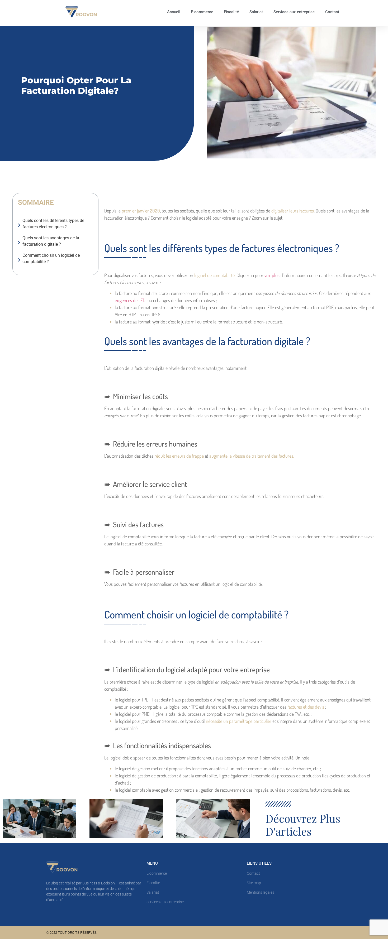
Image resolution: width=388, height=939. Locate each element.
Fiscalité (231, 11)
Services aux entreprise (294, 11)
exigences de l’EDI (131, 300)
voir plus (272, 275)
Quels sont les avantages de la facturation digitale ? (50, 241)
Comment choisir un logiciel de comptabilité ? (51, 258)
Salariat (256, 11)
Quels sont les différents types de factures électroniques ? (53, 223)
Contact (332, 11)
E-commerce (202, 11)
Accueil (173, 11)
